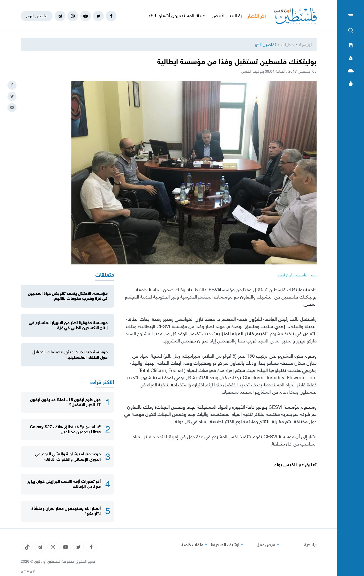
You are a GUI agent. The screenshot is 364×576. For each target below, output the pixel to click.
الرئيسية (305, 44)
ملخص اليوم (36, 16)
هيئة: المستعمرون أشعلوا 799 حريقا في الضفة (182, 16)
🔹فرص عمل (269, 545)
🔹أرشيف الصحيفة (228, 545)
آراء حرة (310, 545)
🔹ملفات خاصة (195, 545)
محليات (287, 44)
